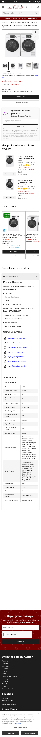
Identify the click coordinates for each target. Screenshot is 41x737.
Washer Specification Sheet (17, 347)
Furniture (5, 663)
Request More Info (22, 102)
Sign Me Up (20, 642)
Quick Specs (8, 174)
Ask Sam (20, 126)
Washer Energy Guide (15, 343)
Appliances (5, 22)
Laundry (12, 22)
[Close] (38, 714)
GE (10, 89)
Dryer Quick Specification (16, 357)
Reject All (11, 733)
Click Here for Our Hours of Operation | (22, 2)
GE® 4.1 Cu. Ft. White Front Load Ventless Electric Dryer (25, 182)
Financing (5, 679)
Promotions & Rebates (9, 676)
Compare (14, 255)
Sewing (4, 671)
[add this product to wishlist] (35, 37)
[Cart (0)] (37, 7)
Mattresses (5, 666)
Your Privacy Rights (20, 727)
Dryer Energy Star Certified (16, 366)
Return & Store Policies (9, 689)
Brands (4, 674)
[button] (3, 7)
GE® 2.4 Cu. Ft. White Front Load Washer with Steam (26, 158)
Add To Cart (20, 97)
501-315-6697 (11, 704)
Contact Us (5, 686)
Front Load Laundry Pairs (33, 22)
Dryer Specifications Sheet (16, 361)
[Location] (26, 7)
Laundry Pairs (20, 22)
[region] (20, 724)
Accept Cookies (30, 733)
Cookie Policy (17, 723)
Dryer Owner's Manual (15, 352)
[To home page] (15, 7)
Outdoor (5, 668)
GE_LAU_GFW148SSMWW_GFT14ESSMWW (19, 91)
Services (5, 681)
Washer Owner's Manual (16, 338)
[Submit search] (36, 13)
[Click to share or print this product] (35, 32)
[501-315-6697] (32, 7)
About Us (5, 684)
